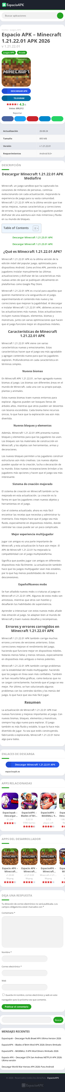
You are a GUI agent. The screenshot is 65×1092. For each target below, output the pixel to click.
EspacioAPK (53, 1077)
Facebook (8, 118)
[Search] (60, 15)
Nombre (7, 952)
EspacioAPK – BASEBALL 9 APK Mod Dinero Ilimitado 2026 (30, 1051)
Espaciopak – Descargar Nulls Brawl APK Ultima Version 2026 (31, 1038)
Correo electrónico (12, 966)
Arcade (22, 52)
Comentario (8, 912)
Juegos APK (15, 29)
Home (5, 29)
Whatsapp (57, 118)
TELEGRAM (19, 98)
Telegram (45, 118)
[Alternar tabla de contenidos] (34, 228)
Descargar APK (19, 91)
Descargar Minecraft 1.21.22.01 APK (35, 764)
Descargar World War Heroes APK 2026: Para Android (28, 1066)
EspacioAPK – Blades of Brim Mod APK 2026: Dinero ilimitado (31, 1044)
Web (4, 980)
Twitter (20, 118)
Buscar (58, 1020)
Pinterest (32, 118)
